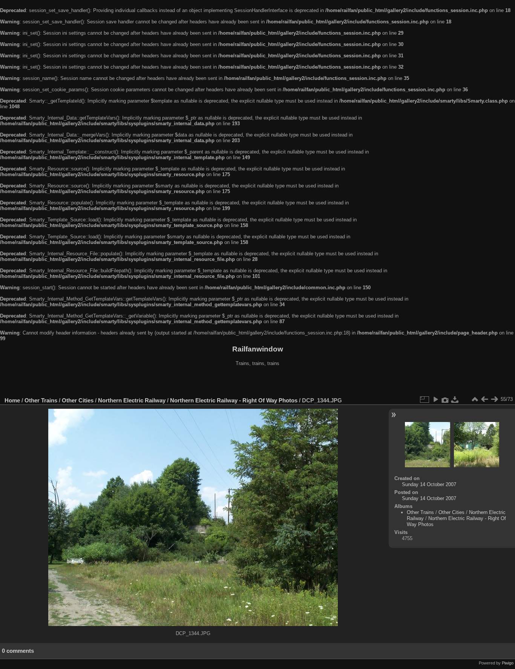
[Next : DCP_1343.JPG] (494, 399)
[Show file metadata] (445, 399)
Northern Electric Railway (132, 400)
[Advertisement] (257, 382)
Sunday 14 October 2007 (429, 484)
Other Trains (41, 400)
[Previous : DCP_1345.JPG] (484, 399)
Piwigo (507, 663)
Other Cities (77, 400)
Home (12, 400)
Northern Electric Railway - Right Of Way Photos (233, 400)
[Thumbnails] (475, 399)
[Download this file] (455, 399)
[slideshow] (435, 399)
